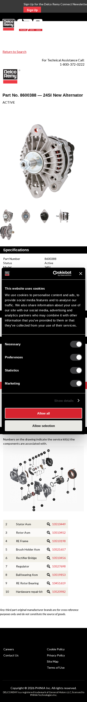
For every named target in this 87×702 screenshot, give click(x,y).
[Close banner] (80, 273)
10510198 (59, 541)
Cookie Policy (56, 649)
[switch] (76, 357)
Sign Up (32, 10)
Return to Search (14, 52)
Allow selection (43, 425)
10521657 (59, 549)
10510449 (59, 524)
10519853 (59, 574)
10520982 (59, 591)
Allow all (43, 413)
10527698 (59, 566)
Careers (8, 649)
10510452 (59, 532)
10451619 (59, 583)
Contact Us (11, 655)
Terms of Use (56, 667)
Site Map (52, 661)
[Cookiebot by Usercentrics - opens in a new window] (53, 273)
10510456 (59, 558)
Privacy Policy (56, 655)
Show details (63, 400)
